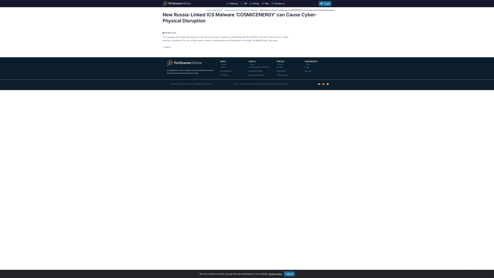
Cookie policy (275, 274)
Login (326, 3)
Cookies (285, 84)
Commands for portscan (259, 67)
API (245, 3)
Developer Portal (256, 71)
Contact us (279, 3)
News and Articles (256, 75)
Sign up (308, 71)
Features (234, 3)
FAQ (266, 3)
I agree (289, 273)
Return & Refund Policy (270, 84)
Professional (282, 75)
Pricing (256, 3)
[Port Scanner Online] (177, 3)
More (167, 47)
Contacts (224, 75)
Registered (281, 71)
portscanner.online (185, 84)
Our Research (226, 71)
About (223, 67)
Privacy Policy (252, 84)
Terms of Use (239, 84)
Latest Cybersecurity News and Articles (241, 10)
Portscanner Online (214, 10)
